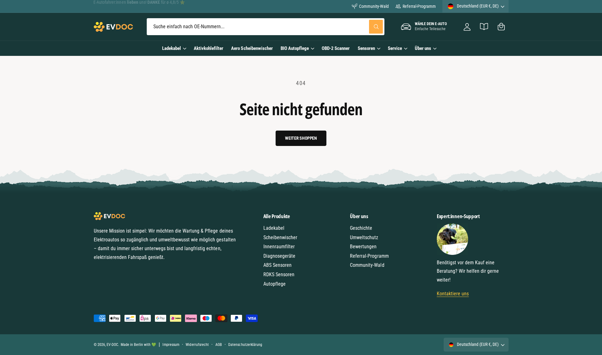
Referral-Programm (419, 6)
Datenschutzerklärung (245, 344)
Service (395, 48)
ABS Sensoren (277, 265)
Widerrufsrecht (197, 344)
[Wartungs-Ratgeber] (484, 26)
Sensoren (366, 48)
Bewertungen (363, 247)
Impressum (170, 344)
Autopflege (274, 284)
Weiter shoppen (301, 138)
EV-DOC (112, 344)
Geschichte (361, 228)
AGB (218, 344)
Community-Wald (374, 6)
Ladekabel (171, 48)
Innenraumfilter (279, 247)
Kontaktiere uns (453, 294)
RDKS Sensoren (278, 274)
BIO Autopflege (295, 48)
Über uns (423, 48)
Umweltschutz (364, 237)
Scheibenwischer (280, 237)
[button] (501, 26)
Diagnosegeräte (279, 256)
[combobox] (265, 26)
